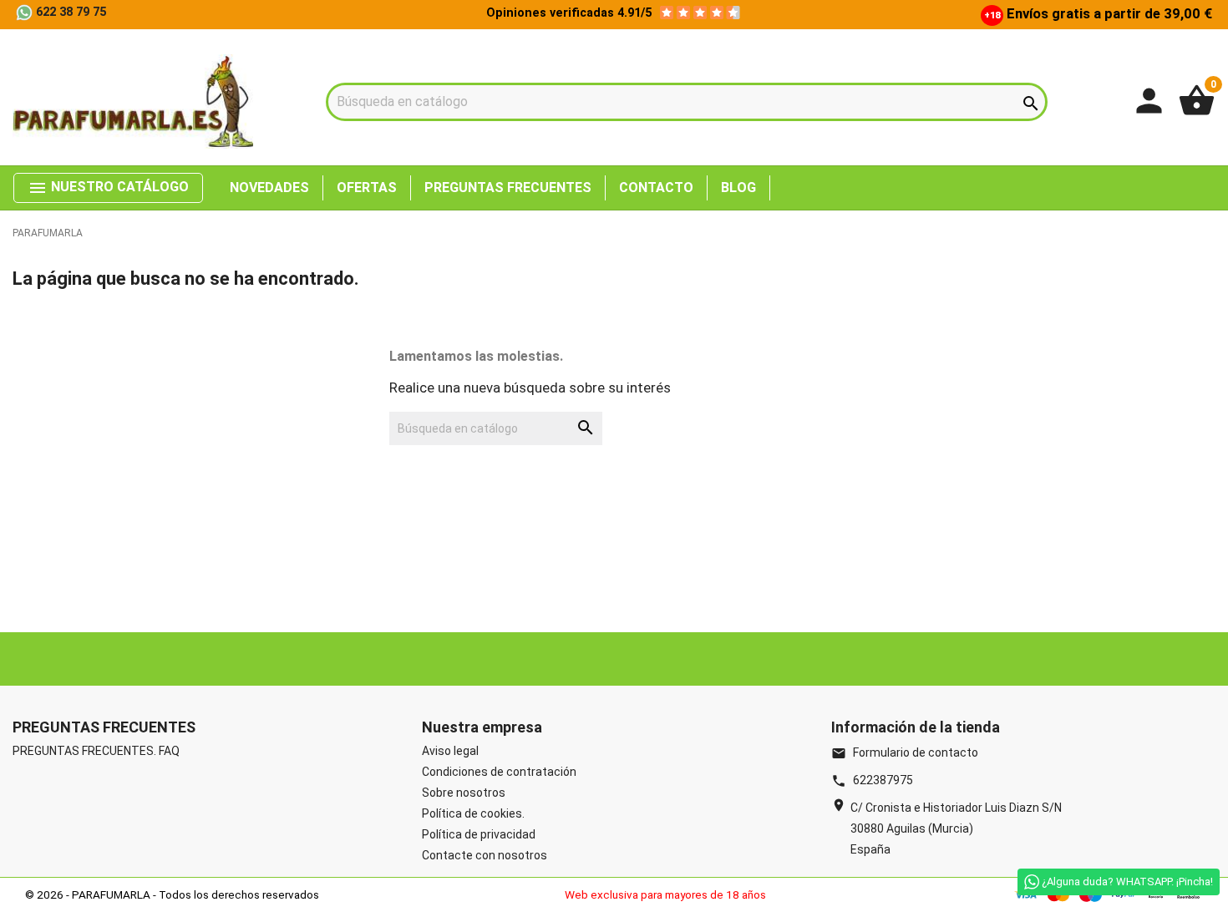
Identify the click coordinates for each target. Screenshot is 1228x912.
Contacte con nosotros (484, 855)
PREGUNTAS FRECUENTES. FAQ (96, 750)
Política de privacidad (478, 834)
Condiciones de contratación (499, 771)
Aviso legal (450, 750)
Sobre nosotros (463, 792)
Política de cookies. (473, 813)
